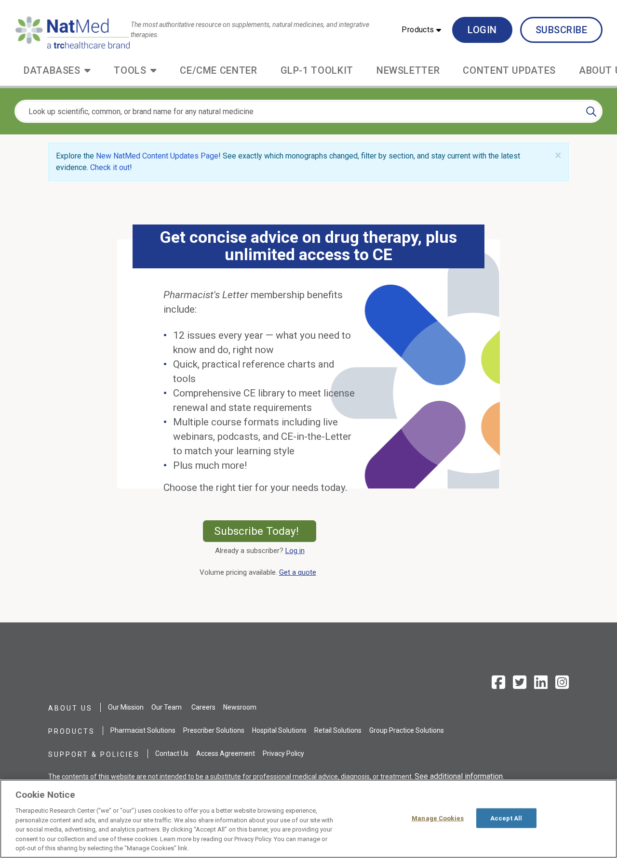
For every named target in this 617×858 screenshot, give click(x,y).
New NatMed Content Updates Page (157, 155)
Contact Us (171, 753)
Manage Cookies (438, 817)
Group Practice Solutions (406, 730)
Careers (203, 707)
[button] (421, 30)
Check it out (110, 167)
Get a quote (299, 572)
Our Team (166, 707)
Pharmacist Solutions (142, 730)
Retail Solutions (338, 730)
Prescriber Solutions (213, 730)
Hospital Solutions (279, 730)
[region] (308, 818)
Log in (295, 550)
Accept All (506, 817)
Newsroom (239, 707)
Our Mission (126, 707)
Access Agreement (225, 753)
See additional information (459, 776)
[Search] (591, 111)
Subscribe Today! (265, 531)
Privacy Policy (283, 753)
